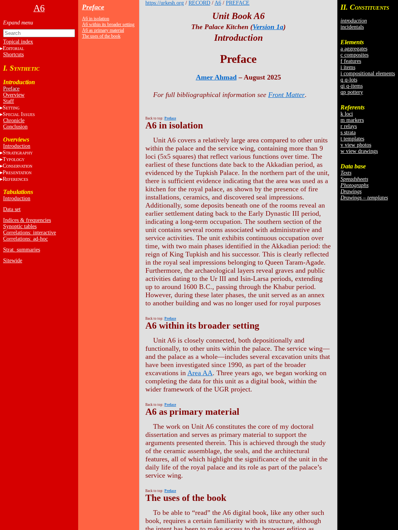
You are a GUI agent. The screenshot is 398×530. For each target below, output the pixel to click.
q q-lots (348, 80)
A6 (218, 3)
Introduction (16, 146)
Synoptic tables (20, 226)
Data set (12, 209)
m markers (352, 120)
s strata (348, 132)
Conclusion (15, 127)
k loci (346, 114)
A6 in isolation (95, 18)
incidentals (352, 27)
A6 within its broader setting (108, 24)
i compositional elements (367, 73)
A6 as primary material (103, 30)
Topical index (18, 42)
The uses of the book (101, 36)
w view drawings (359, 151)
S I (19, 114)
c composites (354, 55)
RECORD (199, 3)
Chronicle (13, 120)
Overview (13, 95)
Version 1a (268, 27)
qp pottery (351, 92)
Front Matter (286, 95)
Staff (8, 101)
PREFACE (238, 3)
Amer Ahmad (216, 77)
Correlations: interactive (29, 233)
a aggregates (353, 49)
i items (347, 67)
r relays (348, 126)
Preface (11, 89)
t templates (352, 139)
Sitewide (12, 260)
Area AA (200, 373)
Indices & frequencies (27, 220)
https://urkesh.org (164, 3)
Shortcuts (13, 54)
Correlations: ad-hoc (25, 239)
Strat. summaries (21, 250)
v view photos (355, 145)
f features (350, 61)
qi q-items (351, 86)
